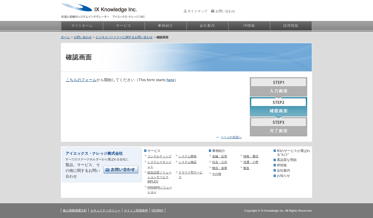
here (170, 80)
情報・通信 (250, 156)
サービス (154, 151)
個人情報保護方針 (75, 210)
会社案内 (283, 170)
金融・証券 (219, 156)
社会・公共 (219, 162)
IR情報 (282, 165)
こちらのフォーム (81, 80)
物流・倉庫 (219, 168)
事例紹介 (218, 151)
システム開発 (188, 156)
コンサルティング (159, 156)
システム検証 (188, 162)
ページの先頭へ (231, 137)
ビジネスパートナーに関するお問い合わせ (124, 37)
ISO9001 (157, 210)
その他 (216, 173)
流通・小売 (250, 162)
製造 (246, 168)
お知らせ (283, 176)
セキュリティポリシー (105, 210)
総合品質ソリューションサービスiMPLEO (159, 177)
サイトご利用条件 (136, 210)
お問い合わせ (225, 11)
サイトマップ (197, 11)
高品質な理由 (287, 160)
